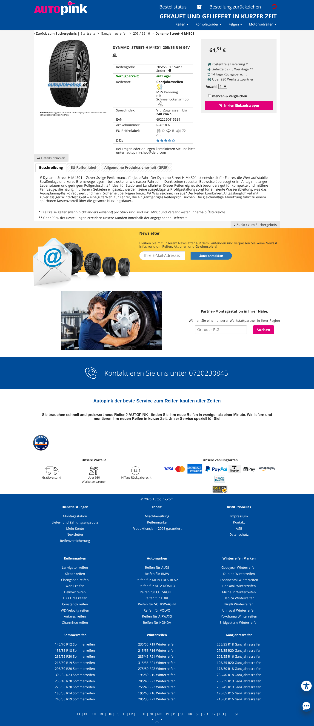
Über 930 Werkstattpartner (94, 479)
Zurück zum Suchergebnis (56, 33)
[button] (306, 685)
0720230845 (208, 373)
